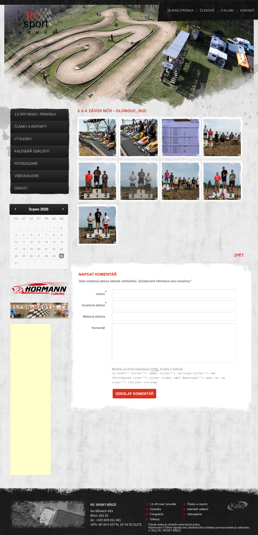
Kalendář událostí (31, 151)
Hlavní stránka (181, 10)
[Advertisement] (30, 399)
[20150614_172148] (180, 181)
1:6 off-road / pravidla (35, 114)
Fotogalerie (26, 164)
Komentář (98, 327)
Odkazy (21, 188)
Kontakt (247, 10)
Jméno (100, 294)
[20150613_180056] (222, 137)
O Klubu (227, 10)
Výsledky (23, 139)
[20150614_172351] (222, 181)
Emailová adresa (93, 305)
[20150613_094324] (97, 137)
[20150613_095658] (180, 137)
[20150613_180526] (139, 181)
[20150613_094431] (139, 137)
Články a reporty (30, 127)
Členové (207, 10)
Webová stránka (94, 316)
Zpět (239, 255)
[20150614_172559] (97, 224)
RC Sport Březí (45, 21)
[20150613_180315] (97, 181)
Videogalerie (26, 176)
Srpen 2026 (38, 209)
